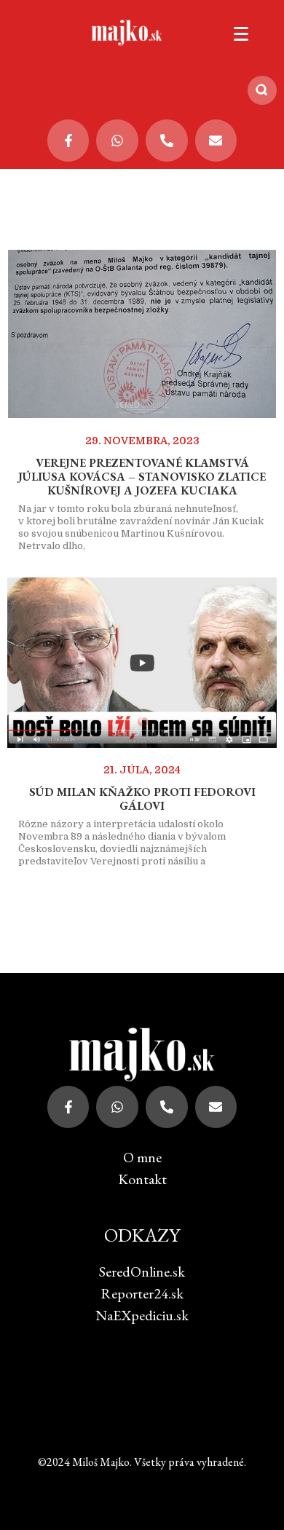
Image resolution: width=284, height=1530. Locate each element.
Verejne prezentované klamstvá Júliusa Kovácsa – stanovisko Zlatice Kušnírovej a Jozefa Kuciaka (142, 476)
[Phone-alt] (167, 140)
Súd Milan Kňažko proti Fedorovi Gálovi (142, 798)
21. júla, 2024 (142, 770)
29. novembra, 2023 (142, 440)
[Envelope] (216, 140)
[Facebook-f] (68, 140)
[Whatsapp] (117, 140)
